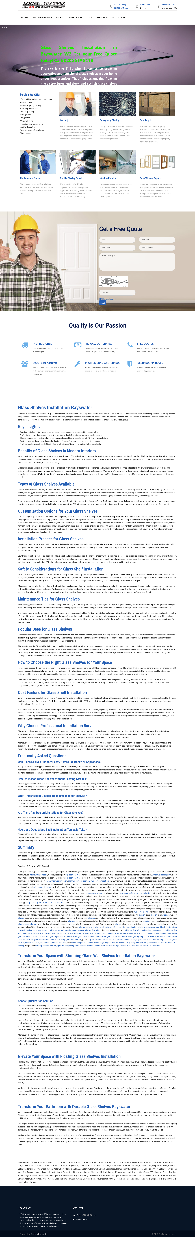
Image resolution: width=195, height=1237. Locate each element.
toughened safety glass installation (135, 893)
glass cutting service (117, 933)
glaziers (165, 915)
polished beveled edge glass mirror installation (138, 939)
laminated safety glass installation (33, 939)
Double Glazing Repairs (72, 178)
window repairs (141, 912)
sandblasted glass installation (53, 942)
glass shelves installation (165, 933)
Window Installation (42, 17)
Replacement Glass (30, 178)
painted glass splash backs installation (46, 902)
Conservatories (74, 17)
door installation (108, 945)
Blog (112, 17)
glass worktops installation (119, 936)
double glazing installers (89, 930)
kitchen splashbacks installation (162, 936)
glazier (142, 915)
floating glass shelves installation (92, 933)
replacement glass (73, 874)
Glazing (64, 120)
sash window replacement (79, 881)
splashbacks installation (157, 942)
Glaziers (24, 17)
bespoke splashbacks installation (132, 927)
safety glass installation (28, 942)
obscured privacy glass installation (65, 939)
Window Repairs (108, 178)
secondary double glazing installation (102, 942)
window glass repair (38, 874)
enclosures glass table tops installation (59, 933)
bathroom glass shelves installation (101, 927)
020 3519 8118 (121, 8)
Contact (122, 17)
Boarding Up (146, 120)
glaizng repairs (140, 936)
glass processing (146, 933)
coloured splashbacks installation (162, 927)
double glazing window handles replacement (143, 930)
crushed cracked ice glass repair (32, 930)
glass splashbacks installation (63, 936)
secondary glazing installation (132, 942)
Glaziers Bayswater (39, 1234)
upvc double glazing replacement (71, 945)
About (89, 17)
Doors (59, 17)
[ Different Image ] (107, 299)
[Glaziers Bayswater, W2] (45, 5)
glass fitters (23, 924)
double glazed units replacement (62, 930)
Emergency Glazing (110, 120)
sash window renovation (56, 881)
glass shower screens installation (33, 936)
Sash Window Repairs (150, 178)
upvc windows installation (127, 945)
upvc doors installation (150, 945)
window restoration (100, 881)
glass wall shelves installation (92, 936)
